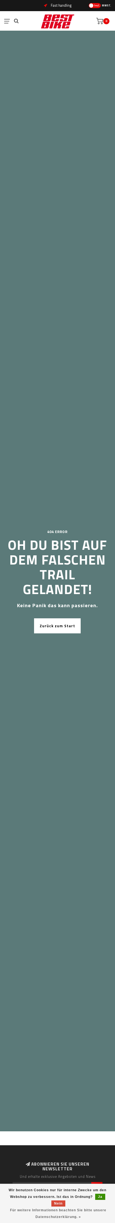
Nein (58, 1203)
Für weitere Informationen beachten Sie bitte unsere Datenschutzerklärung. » (58, 1213)
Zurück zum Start (57, 626)
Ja (100, 1197)
